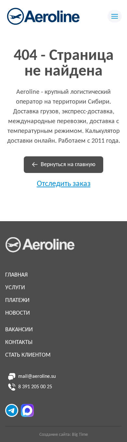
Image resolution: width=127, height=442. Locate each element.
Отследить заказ (64, 184)
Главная (16, 275)
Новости (17, 313)
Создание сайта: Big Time (63, 434)
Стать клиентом (27, 355)
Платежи (17, 300)
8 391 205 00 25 (35, 387)
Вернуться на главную (68, 165)
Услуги (15, 288)
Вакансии (19, 330)
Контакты (19, 342)
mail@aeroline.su (37, 376)
